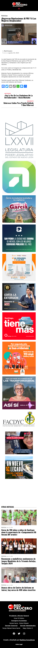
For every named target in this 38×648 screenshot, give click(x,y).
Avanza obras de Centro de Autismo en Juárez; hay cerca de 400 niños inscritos (18, 588)
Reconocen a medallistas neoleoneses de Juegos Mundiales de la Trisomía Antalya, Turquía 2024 (18, 561)
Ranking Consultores (27, 640)
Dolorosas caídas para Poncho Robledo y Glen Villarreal (19, 104)
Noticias (4, 16)
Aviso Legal (19, 644)
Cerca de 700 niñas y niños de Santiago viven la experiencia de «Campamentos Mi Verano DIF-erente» (18, 532)
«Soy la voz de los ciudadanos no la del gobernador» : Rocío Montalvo (18, 96)
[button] (19, 8)
